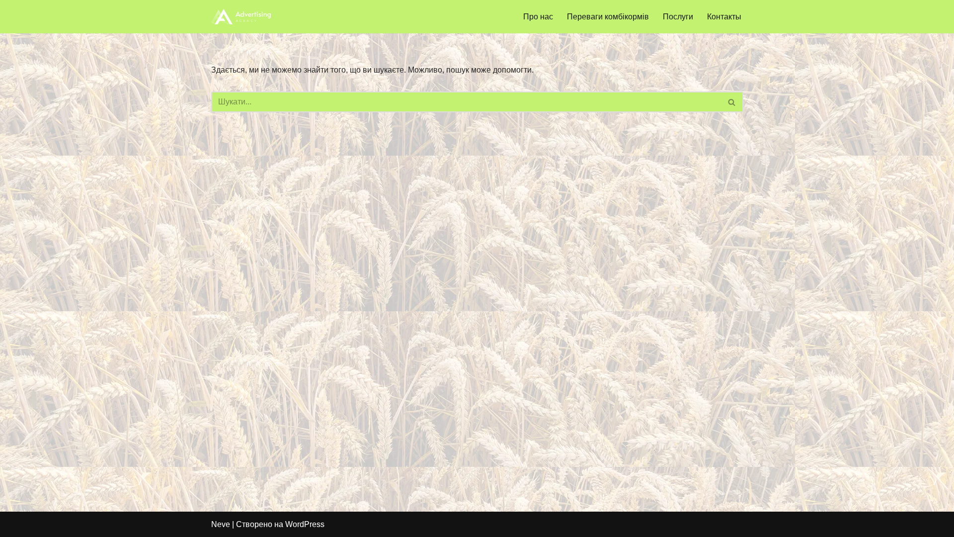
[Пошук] (732, 101)
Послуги (678, 16)
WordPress (304, 524)
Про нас (538, 16)
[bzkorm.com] (241, 16)
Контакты (724, 16)
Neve (220, 524)
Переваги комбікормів (608, 16)
